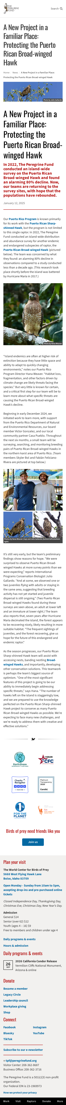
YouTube (38, 1033)
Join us (33, 842)
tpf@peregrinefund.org (21, 1061)
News (15, 72)
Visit (18, 1101)
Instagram (39, 1027)
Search (55, 9)
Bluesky (8, 1033)
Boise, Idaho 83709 (16, 879)
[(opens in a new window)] (20, 784)
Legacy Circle (12, 995)
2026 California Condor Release (36, 961)
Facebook (9, 1027)
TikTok (7, 1039)
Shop (6, 1012)
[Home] (11, 8)
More (60, 1101)
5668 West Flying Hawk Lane (22, 874)
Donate (46, 1101)
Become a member (15, 989)
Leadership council (15, 1000)
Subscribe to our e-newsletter (23, 1050)
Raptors (31, 1101)
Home (6, 72)
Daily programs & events (19, 939)
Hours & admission (15, 946)
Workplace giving (14, 1006)
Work (6, 1101)
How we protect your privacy (20, 1092)
